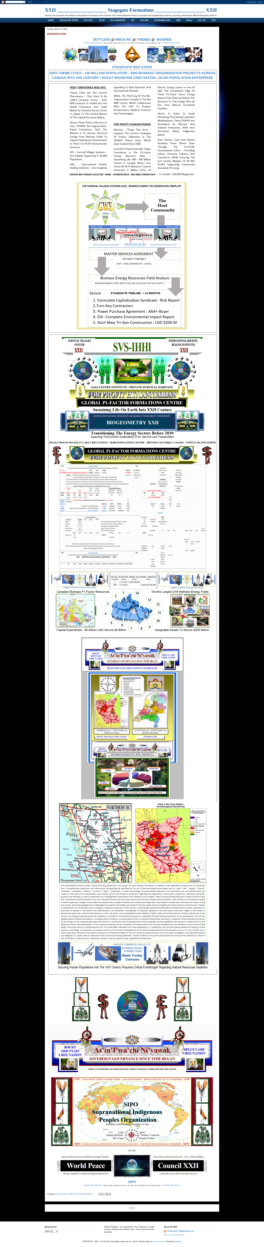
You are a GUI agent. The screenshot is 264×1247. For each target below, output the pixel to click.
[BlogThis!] (102, 1194)
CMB (178, 20)
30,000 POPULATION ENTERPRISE (186, 78)
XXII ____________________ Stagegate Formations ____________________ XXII (131, 10)
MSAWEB (163, 39)
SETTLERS (101, 39)
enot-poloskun (158, 1241)
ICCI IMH (144, 20)
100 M (102, 20)
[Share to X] (104, 1194)
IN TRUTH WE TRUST (171, 43)
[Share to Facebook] (107, 1194)
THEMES (143, 39)
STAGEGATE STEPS (69, 20)
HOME (51, 20)
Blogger (178, 1241)
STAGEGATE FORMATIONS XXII (180, 1231)
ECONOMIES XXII (162, 20)
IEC (132, 20)
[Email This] (99, 1194)
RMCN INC (123, 39)
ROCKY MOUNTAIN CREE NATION (129, 78)
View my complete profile (174, 1235)
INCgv (189, 20)
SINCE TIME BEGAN (92, 43)
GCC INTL (88, 20)
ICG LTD (202, 20)
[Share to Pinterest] (109, 1194)
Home (132, 1208)
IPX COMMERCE (117, 20)
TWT (213, 20)
